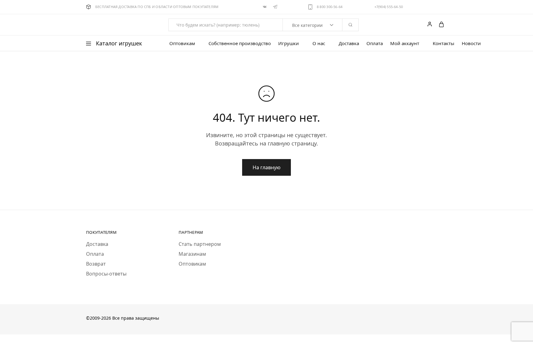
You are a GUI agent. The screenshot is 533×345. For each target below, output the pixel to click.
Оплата (374, 43)
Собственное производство (240, 43)
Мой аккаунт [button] (404, 43)
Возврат (96, 263)
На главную (266, 167)
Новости (471, 43)
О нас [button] (318, 43)
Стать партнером (200, 244)
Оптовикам (192, 263)
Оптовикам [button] (182, 43)
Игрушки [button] (288, 43)
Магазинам (192, 253)
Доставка (349, 43)
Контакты (443, 43)
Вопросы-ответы (106, 273)
